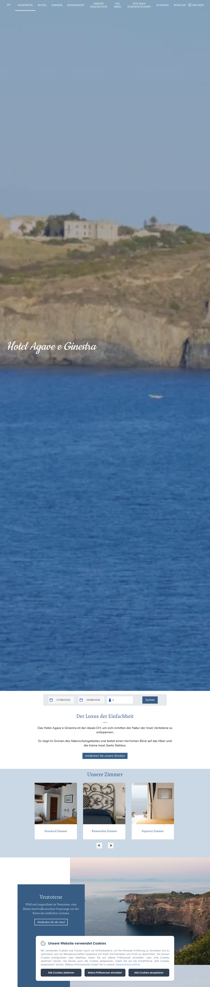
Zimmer (57, 5)
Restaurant (75, 5)
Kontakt (162, 5)
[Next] (111, 845)
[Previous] (99, 845)
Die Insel (117, 5)
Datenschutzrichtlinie (128, 964)
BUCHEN (198, 5)
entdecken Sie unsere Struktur (105, 756)
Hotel (42, 5)
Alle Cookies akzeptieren (148, 972)
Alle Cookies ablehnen (61, 972)
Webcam (180, 5)
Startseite (25, 5)
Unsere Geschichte (98, 5)
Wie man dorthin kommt (139, 5)
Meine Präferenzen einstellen (105, 972)
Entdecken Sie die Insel (51, 922)
